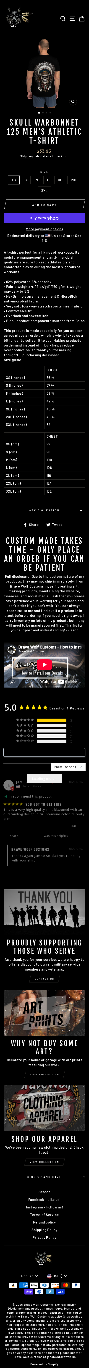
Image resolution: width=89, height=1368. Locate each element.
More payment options (44, 229)
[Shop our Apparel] (44, 1108)
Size (44, 171)
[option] (44, 72)
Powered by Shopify (44, 1364)
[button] (74, 836)
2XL (74, 180)
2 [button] (43, 113)
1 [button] (39, 113)
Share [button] (13, 836)
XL (60, 180)
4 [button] (51, 113)
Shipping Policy (44, 1230)
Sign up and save (44, 1176)
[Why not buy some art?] (44, 1012)
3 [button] (47, 113)
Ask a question (44, 510)
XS (14, 180)
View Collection (44, 1074)
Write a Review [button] (47, 752)
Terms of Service (44, 1215)
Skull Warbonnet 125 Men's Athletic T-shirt (35, 826)
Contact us (44, 978)
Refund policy (44, 1222)
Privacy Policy (44, 1237)
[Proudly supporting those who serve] (44, 912)
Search (44, 1192)
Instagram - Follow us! (44, 1207)
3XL (44, 191)
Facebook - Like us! (44, 1199)
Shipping (26, 156)
